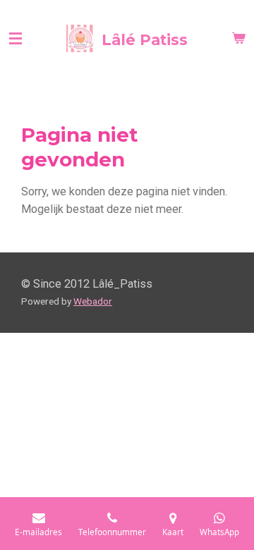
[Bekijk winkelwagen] (238, 39)
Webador (92, 301)
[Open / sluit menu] (15, 39)
